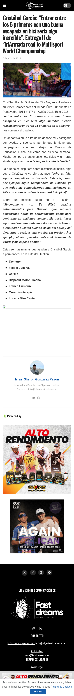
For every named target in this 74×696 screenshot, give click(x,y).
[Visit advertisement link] (37, 459)
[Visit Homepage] (34, 5)
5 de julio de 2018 (12, 58)
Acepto (38, 691)
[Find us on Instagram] (41, 572)
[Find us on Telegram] (49, 572)
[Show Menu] (4, 5)
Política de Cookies (61, 687)
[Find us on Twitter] (24, 573)
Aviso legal (37, 667)
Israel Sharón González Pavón (37, 379)
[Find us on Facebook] (33, 572)
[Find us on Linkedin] (40, 629)
